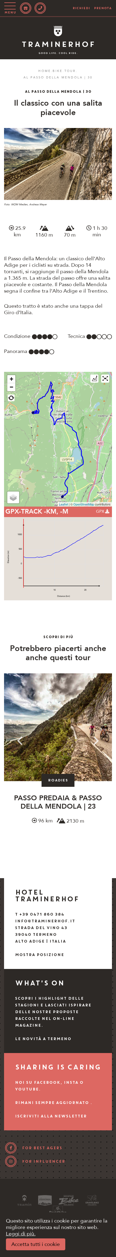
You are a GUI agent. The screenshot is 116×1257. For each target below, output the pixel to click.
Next (96, 741)
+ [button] (11, 379)
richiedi (81, 8)
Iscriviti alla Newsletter (51, 1116)
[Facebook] (11, 1148)
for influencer (43, 1161)
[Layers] (13, 497)
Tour (70, 71)
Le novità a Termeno (43, 1038)
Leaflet (63, 504)
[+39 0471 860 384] (40, 8)
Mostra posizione (39, 954)
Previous (20, 741)
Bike (58, 71)
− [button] (11, 387)
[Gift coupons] (26, 8)
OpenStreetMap (83, 504)
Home (44, 71)
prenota (103, 8)
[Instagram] (11, 1161)
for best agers (42, 1148)
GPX (100, 511)
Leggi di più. (21, 1233)
